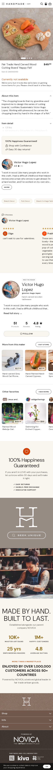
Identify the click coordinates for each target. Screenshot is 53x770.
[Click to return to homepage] (18, 4)
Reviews (26, 326)
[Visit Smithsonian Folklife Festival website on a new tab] (11, 758)
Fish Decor (25, 201)
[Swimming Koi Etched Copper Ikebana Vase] (35, 413)
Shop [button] (4, 713)
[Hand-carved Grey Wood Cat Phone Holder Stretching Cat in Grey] (12, 360)
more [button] (6, 187)
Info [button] (4, 719)
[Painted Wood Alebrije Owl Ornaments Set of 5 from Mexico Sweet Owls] (12, 413)
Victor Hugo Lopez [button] (25, 162)
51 (15, 323)
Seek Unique (29, 535)
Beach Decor (9, 201)
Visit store (43, 344)
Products (15, 326)
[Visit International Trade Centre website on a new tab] (38, 758)
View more (43, 392)
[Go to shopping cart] (50, 3)
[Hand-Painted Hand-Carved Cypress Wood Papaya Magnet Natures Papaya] (35, 360)
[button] (3, 3)
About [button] (5, 726)
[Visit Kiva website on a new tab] (23, 758)
